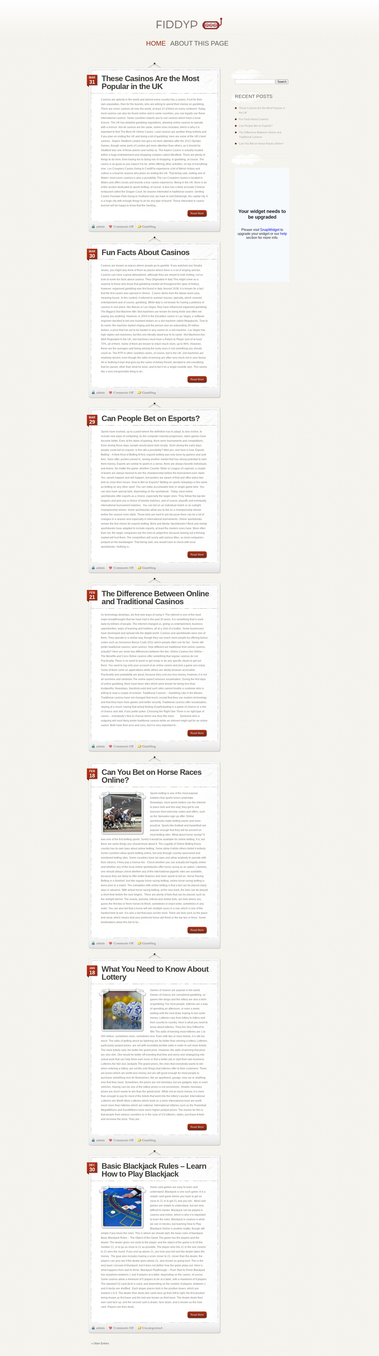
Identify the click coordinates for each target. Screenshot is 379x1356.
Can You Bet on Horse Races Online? (152, 776)
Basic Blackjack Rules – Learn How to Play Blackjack (154, 1169)
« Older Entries (100, 1343)
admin (100, 226)
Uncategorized (152, 1328)
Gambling (149, 226)
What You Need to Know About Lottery (155, 973)
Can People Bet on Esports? (151, 418)
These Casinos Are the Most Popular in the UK (150, 82)
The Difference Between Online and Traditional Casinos (155, 597)
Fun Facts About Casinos (146, 252)
